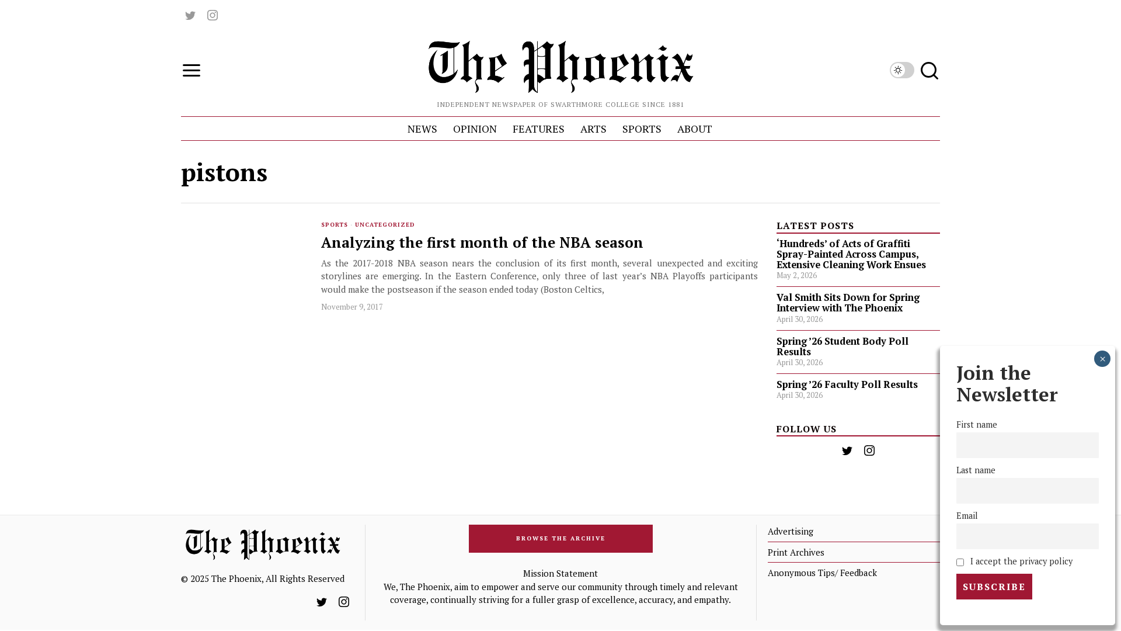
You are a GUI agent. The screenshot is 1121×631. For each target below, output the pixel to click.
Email (967, 515)
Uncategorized (385, 224)
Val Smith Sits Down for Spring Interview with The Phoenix (848, 302)
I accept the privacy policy (1020, 561)
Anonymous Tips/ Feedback (822, 572)
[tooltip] (190, 15)
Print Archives (796, 552)
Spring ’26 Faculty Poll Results (847, 384)
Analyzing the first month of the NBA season (482, 243)
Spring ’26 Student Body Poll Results (842, 346)
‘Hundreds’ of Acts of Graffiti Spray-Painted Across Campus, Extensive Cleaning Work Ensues (851, 254)
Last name (975, 470)
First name (976, 424)
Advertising (790, 531)
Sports (334, 224)
